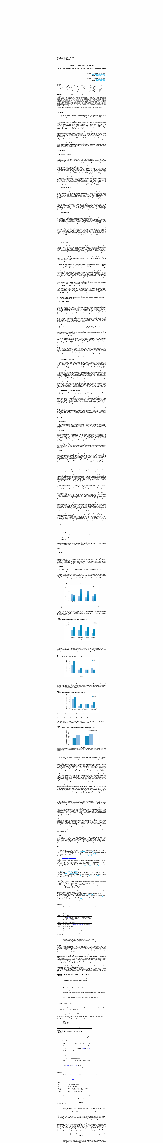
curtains (83, 1048)
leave (73, 1081)
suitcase (80, 1053)
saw (64, 1048)
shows (84, 1081)
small (72, 1065)
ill (73, 1079)
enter (70, 1081)
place (76, 1081)
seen (76, 1065)
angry (69, 1082)
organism (67, 1065)
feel (72, 1079)
